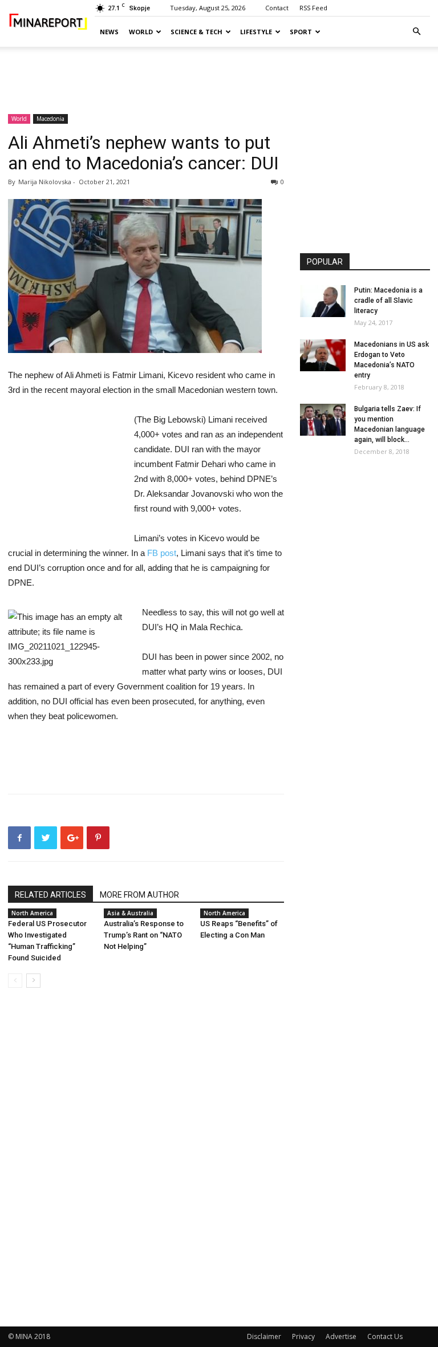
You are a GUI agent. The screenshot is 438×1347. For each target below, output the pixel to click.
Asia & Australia (130, 913)
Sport (301, 31)
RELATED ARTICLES (50, 894)
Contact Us (385, 1336)
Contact (277, 7)
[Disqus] (146, 1157)
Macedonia (50, 119)
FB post (161, 553)
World (141, 31)
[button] (416, 31)
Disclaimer (264, 1336)
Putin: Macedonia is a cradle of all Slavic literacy (388, 300)
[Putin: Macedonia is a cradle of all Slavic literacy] (323, 301)
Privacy (303, 1336)
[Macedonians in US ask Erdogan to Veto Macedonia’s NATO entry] (323, 355)
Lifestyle (256, 31)
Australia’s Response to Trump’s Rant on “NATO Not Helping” (144, 935)
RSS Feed (313, 7)
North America (32, 913)
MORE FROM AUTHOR (139, 894)
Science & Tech (196, 31)
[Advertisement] (219, 72)
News (109, 31)
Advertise (341, 1336)
